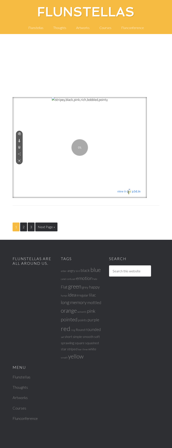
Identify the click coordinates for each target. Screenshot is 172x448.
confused (71, 279)
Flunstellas (86, 11)
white (92, 349)
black (85, 270)
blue (95, 269)
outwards (81, 311)
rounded (93, 329)
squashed (92, 343)
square (80, 343)
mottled (94, 302)
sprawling (67, 343)
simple (77, 337)
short (68, 337)
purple (93, 319)
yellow (76, 356)
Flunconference (25, 418)
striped (72, 349)
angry (71, 271)
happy (94, 287)
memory (78, 302)
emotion (84, 278)
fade (95, 279)
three (85, 349)
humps (64, 295)
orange (69, 310)
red (65, 328)
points (82, 320)
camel (63, 279)
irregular (82, 295)
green (74, 286)
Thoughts (20, 387)
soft (97, 337)
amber (64, 271)
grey (85, 287)
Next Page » (46, 227)
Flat (64, 287)
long (65, 302)
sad (62, 337)
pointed (69, 319)
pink (91, 311)
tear (80, 349)
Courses (19, 408)
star (63, 349)
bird (78, 271)
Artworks (20, 397)
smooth (88, 337)
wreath (64, 357)
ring (73, 330)
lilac (92, 295)
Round (80, 330)
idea (72, 295)
